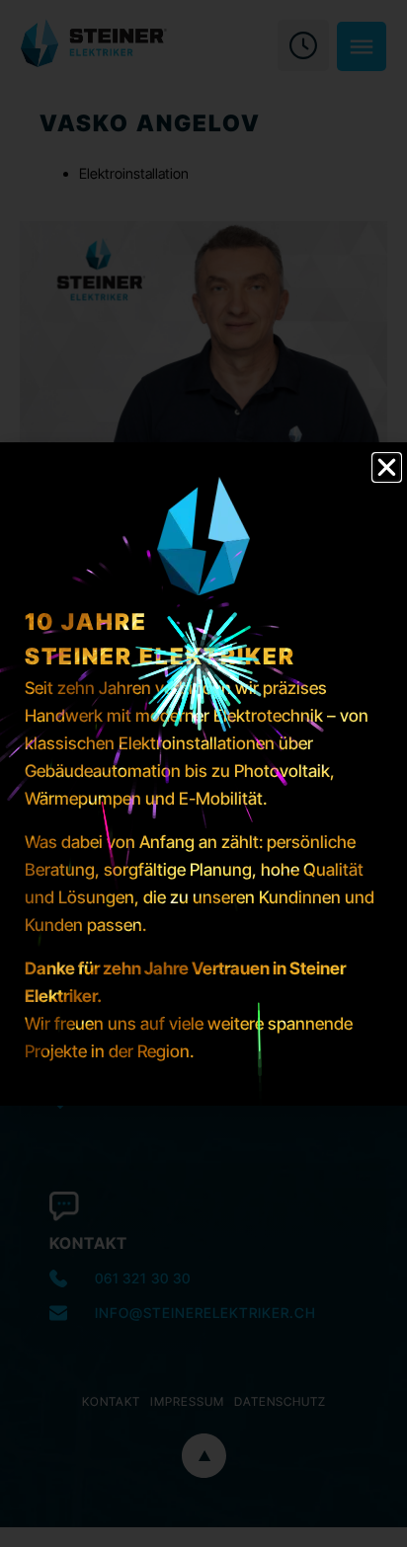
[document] (203, 773)
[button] (386, 467)
